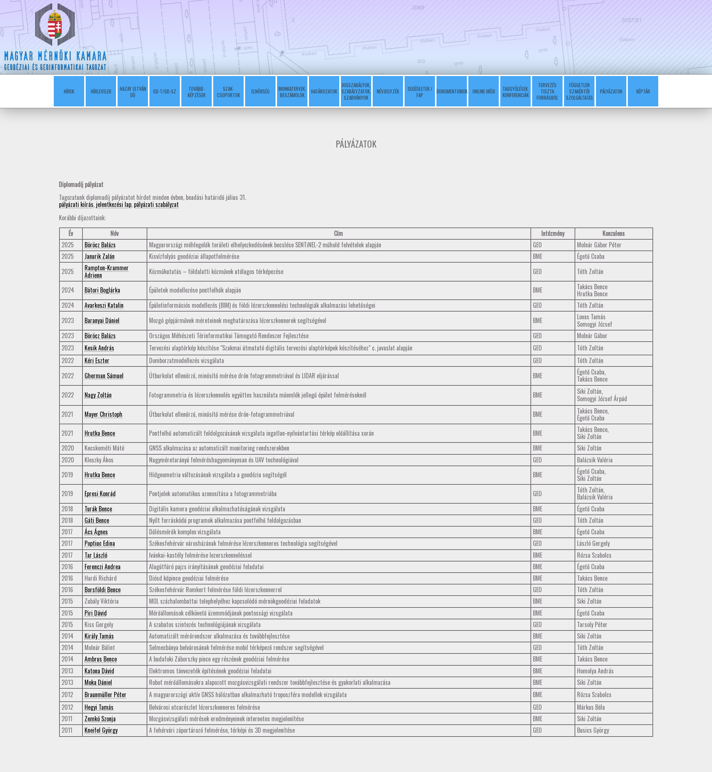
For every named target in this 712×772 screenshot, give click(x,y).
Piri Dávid (96, 612)
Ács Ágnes (96, 531)
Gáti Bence (97, 520)
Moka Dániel (98, 682)
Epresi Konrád (100, 493)
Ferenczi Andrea (103, 566)
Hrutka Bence (100, 433)
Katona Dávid (99, 670)
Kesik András (99, 347)
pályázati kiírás (76, 204)
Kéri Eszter (97, 360)
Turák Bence (98, 508)
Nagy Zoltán (98, 394)
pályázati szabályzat (156, 204)
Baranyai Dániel (102, 320)
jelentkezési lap (113, 204)
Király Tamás (99, 635)
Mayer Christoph (103, 414)
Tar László (96, 555)
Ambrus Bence (101, 658)
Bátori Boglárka (102, 290)
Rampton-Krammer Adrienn (107, 271)
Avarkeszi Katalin (104, 305)
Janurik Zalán (100, 256)
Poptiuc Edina (100, 543)
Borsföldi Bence (103, 589)
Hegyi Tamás (99, 707)
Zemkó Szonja (100, 718)
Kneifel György (101, 730)
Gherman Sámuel (104, 375)
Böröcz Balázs (100, 244)
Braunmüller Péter (105, 694)
